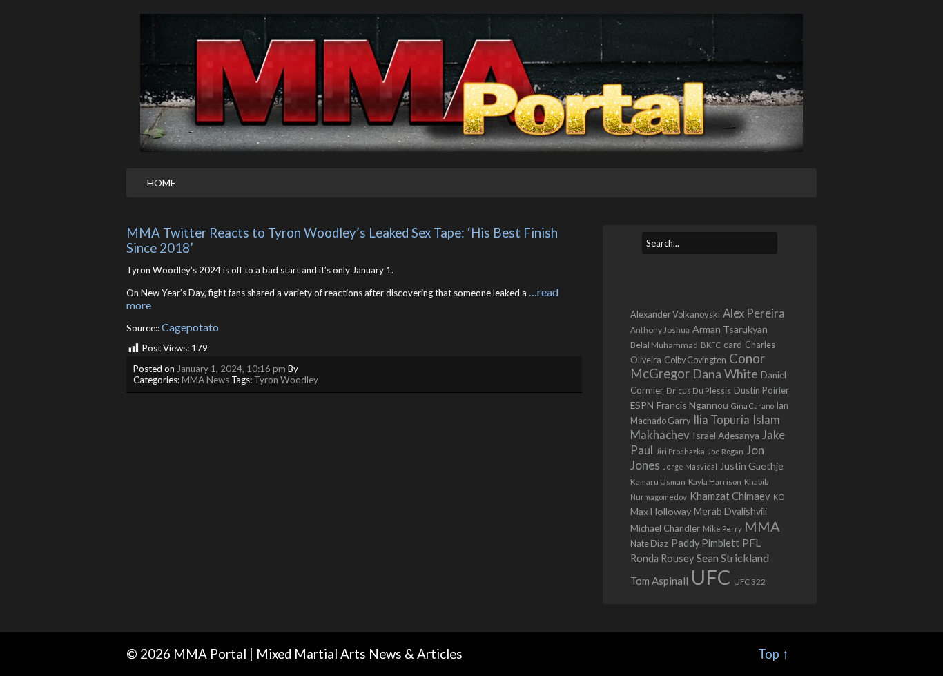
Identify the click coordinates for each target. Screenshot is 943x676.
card (732, 344)
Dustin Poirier (761, 390)
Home (161, 183)
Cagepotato (190, 327)
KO (778, 496)
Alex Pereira (754, 313)
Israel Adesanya (725, 435)
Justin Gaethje (752, 466)
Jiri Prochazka (680, 451)
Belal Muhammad (664, 345)
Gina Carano (752, 405)
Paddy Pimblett (705, 543)
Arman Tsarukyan (730, 329)
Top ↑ (773, 653)
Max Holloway (660, 511)
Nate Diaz (649, 543)
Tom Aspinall (659, 580)
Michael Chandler (665, 528)
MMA (762, 526)
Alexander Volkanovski (675, 314)
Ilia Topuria (721, 420)
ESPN (642, 405)
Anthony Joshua (660, 330)
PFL (751, 543)
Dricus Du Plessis (698, 390)
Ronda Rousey (662, 558)
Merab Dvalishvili (730, 511)
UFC (711, 577)
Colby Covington (695, 360)
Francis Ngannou (692, 405)
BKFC (711, 344)
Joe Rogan (725, 451)
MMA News (205, 379)
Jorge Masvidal (690, 466)
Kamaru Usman (658, 481)
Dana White (725, 373)
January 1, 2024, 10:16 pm (231, 368)
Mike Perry (722, 528)
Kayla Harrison (714, 481)
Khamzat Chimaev (730, 496)
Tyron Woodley (286, 379)
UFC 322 (750, 581)
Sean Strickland (733, 557)
